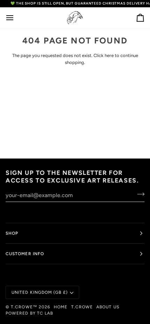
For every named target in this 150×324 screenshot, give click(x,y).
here (109, 55)
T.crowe (82, 307)
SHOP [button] (12, 233)
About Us (107, 307)
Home (60, 307)
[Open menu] (16, 17)
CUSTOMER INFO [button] (25, 253)
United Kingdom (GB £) (40, 292)
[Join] (138, 194)
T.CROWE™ (25, 307)
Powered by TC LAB (29, 313)
